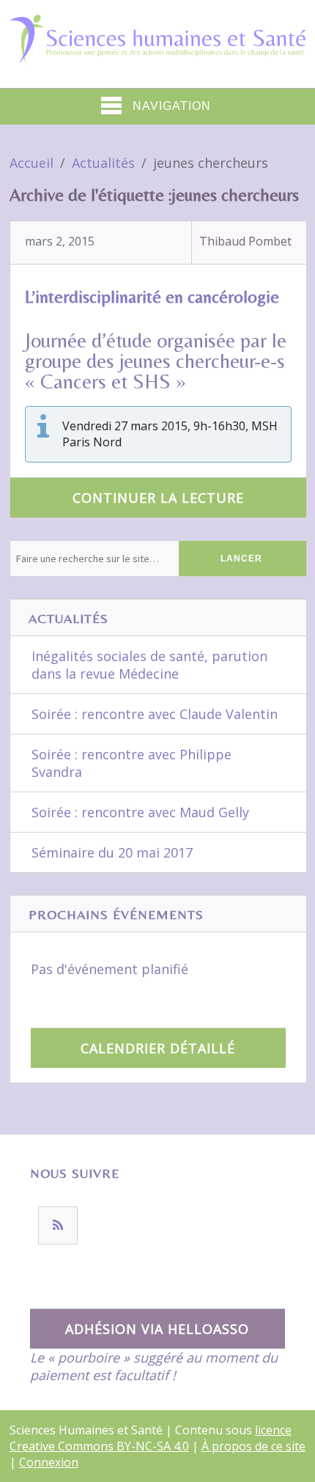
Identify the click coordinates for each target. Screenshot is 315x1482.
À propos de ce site (253, 1446)
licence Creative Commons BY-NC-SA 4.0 (151, 1438)
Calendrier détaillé (158, 1048)
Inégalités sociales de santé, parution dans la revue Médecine (149, 664)
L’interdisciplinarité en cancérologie (152, 296)
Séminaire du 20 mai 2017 (112, 852)
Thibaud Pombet (245, 241)
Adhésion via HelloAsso (157, 1329)
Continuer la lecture (158, 497)
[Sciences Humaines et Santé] (157, 52)
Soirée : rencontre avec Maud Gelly (140, 812)
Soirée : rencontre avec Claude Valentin (155, 714)
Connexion (48, 1462)
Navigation (172, 106)
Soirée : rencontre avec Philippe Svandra (131, 763)
